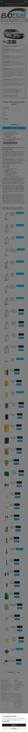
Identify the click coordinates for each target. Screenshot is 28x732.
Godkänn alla (14, 725)
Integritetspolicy (6, 721)
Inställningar (14, 728)
